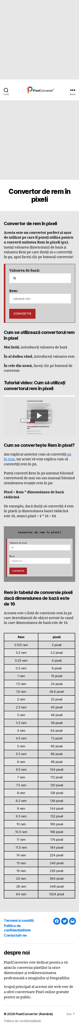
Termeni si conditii (19, 920)
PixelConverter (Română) (34, 1014)
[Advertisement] (39, 39)
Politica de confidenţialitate (17, 928)
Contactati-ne (15, 935)
